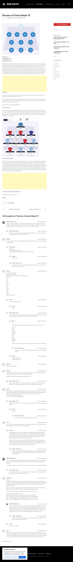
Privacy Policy (41, 553)
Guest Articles (56, 65)
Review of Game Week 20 (34, 209)
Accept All (22, 557)
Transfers (57, 4)
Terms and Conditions (31, 553)
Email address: (5, 194)
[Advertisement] (24, 84)
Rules (68, 4)
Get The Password (30, 4)
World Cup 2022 (57, 75)
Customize (7, 557)
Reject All (15, 557)
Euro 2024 (56, 64)
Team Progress (39, 4)
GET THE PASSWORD (62, 24)
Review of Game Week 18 (14, 209)
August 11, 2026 (57, 49)
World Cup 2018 (56, 74)
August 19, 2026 (57, 39)
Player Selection (48, 4)
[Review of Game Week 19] (21, 23)
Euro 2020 (56, 62)
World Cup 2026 (57, 76)
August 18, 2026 (57, 44)
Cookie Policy (48, 553)
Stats (63, 4)
